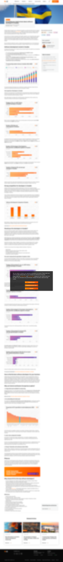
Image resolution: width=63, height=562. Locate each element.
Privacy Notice (31, 276)
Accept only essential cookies (31, 285)
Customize (31, 288)
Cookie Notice (23, 276)
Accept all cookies (31, 282)
